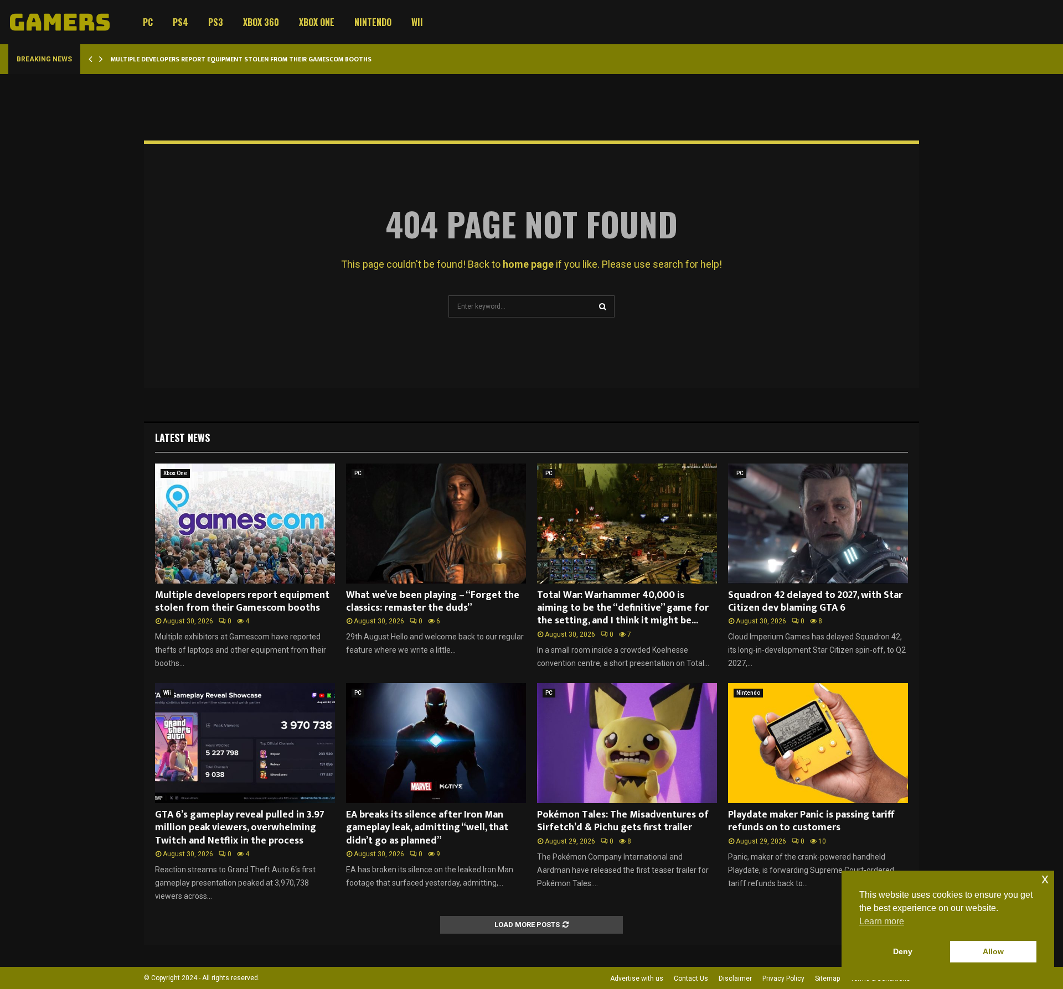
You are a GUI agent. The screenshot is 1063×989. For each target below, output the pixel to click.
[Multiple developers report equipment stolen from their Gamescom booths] (245, 524)
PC (148, 22)
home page (528, 264)
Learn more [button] (881, 921)
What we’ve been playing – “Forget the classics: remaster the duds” (432, 601)
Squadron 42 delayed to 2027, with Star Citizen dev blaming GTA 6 (815, 601)
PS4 (180, 22)
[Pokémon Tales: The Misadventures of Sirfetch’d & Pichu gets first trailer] (627, 743)
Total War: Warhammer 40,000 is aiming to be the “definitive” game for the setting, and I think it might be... (623, 608)
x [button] (1045, 878)
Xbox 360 (261, 22)
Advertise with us (636, 978)
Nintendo (372, 22)
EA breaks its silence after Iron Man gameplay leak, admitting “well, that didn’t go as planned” (427, 827)
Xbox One (316, 22)
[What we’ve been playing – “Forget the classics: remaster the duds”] (436, 524)
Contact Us (691, 978)
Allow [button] (993, 951)
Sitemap (827, 978)
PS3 (215, 22)
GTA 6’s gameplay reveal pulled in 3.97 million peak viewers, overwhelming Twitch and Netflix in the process (239, 827)
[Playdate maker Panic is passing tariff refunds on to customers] (818, 743)
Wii (417, 22)
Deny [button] (902, 951)
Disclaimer (735, 978)
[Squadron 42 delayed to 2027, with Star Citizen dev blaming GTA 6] (818, 524)
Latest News (182, 437)
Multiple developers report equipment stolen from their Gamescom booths (241, 59)
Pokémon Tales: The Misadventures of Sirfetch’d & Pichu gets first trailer (623, 821)
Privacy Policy (783, 978)
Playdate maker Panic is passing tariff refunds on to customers (811, 821)
